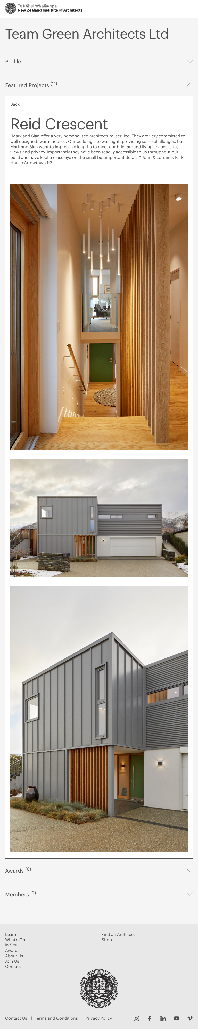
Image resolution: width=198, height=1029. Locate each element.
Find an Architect (118, 934)
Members (99, 894)
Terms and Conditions (56, 1018)
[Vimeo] (190, 1018)
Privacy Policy (99, 1018)
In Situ (11, 945)
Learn (10, 934)
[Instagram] (136, 1018)
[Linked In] (163, 1018)
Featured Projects (99, 85)
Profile (99, 61)
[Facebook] (150, 1018)
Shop (107, 939)
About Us (14, 955)
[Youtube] (176, 1018)
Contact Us (16, 1018)
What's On (15, 939)
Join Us (12, 961)
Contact (13, 966)
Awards (99, 870)
